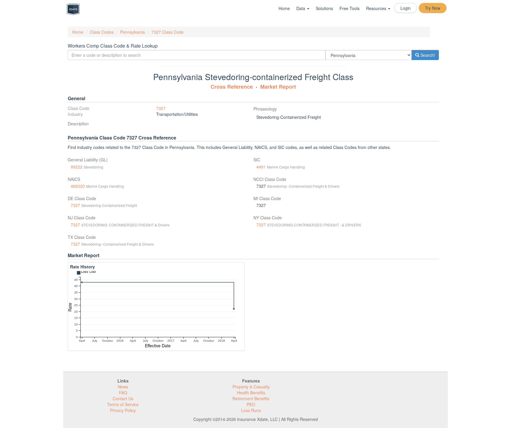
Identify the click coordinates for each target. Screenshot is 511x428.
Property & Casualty (251, 387)
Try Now (432, 8)
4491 (261, 167)
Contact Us (123, 398)
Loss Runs (251, 410)
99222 (77, 167)
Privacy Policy (123, 410)
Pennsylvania (132, 32)
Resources (376, 8)
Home (284, 8)
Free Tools (349, 8)
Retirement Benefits (250, 398)
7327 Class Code (167, 32)
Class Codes (102, 32)
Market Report (278, 86)
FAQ (123, 392)
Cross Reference (232, 86)
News (123, 387)
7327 (161, 108)
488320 (78, 186)
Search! (427, 55)
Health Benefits (251, 392)
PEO (251, 404)
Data (301, 8)
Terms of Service (123, 404)
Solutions (324, 8)
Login (405, 8)
